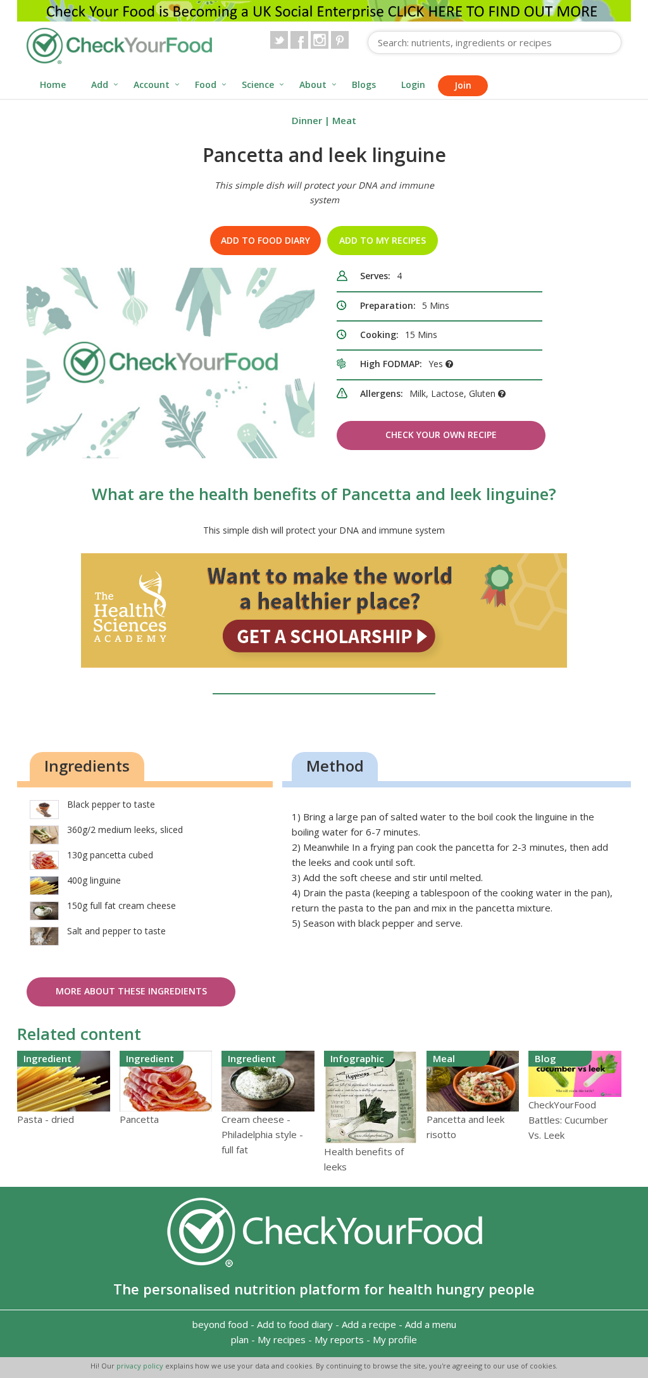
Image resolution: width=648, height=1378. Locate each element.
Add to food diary (265, 240)
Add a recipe (369, 1324)
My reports (339, 1339)
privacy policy (140, 1365)
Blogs (364, 84)
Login (413, 84)
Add (99, 84)
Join (462, 85)
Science (258, 84)
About (313, 84)
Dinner (307, 120)
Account (152, 84)
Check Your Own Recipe (441, 435)
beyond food (220, 1324)
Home (53, 84)
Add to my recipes (382, 240)
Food (205, 84)
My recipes (282, 1339)
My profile (395, 1339)
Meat (344, 120)
